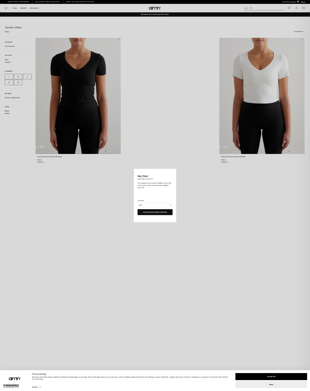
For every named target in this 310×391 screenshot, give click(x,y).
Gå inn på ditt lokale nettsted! (155, 212)
